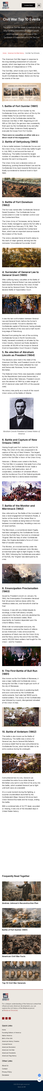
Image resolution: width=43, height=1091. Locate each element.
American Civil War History (16, 53)
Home (4, 53)
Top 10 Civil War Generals (14, 983)
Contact (4, 1069)
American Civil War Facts (13, 956)
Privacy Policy (7, 1072)
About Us (5, 1065)
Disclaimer (5, 1075)
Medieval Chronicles (11, 1010)
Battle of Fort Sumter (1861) (14, 930)
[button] (39, 5)
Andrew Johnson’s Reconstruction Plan (20, 903)
